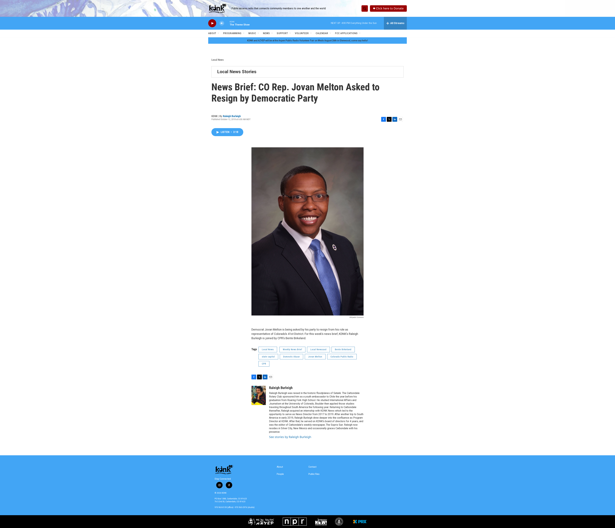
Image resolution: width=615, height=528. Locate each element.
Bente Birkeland (343, 349)
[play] (212, 23)
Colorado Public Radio (342, 356)
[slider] (226, 23)
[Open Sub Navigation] (218, 33)
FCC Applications (346, 33)
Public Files (314, 474)
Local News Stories (236, 71)
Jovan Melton (315, 356)
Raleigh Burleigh (232, 116)
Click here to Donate (390, 8)
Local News (217, 59)
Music (252, 33)
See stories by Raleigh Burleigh (290, 437)
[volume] (222, 23)
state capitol (268, 356)
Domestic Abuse (291, 356)
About (212, 33)
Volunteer (302, 33)
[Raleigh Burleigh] (258, 395)
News (266, 33)
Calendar (322, 33)
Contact (312, 467)
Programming (232, 33)
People (280, 474)
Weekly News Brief (292, 349)
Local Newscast (318, 349)
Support (282, 33)
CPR (264, 363)
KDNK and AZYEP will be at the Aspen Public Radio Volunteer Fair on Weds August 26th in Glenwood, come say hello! (307, 40)
